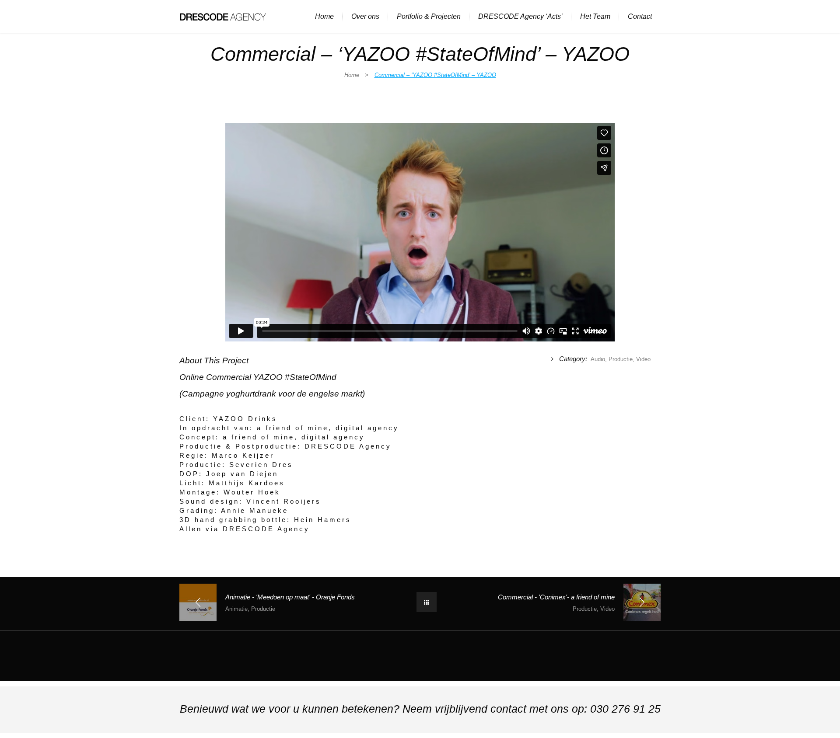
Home (351, 75)
